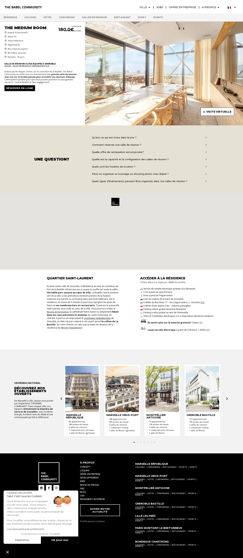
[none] (232, 7)
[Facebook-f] (49, 488)
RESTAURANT (170, 467)
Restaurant (122, 17)
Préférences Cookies (92, 521)
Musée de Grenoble (58, 311)
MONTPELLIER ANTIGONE (152, 488)
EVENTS (193, 467)
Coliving (30, 17)
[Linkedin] (41, 488)
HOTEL (150, 479)
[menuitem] (232, 7)
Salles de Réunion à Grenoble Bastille (31, 66)
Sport (142, 17)
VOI (177, 316)
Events (158, 17)
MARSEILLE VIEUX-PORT (151, 476)
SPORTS (183, 467)
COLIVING (140, 467)
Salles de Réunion (94, 17)
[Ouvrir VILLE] (149, 7)
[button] (89, 72)
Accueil (7, 66)
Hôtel (47, 17)
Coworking (67, 17)
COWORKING (153, 467)
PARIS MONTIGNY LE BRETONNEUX (158, 528)
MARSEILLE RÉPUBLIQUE (151, 463)
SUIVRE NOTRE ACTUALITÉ (100, 510)
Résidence (10, 17)
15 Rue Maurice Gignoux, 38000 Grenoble (162, 282)
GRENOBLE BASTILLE (149, 503)
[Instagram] (56, 488)
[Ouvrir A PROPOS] (218, 7)
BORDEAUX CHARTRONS (152, 541)
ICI (202, 302)
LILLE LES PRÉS (145, 516)
